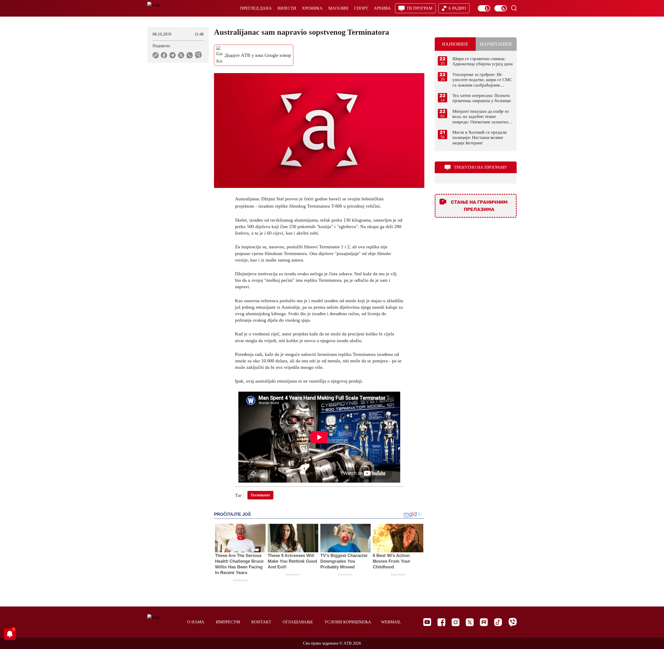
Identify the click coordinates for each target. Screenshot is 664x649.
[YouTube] (427, 622)
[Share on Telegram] (172, 55)
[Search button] (514, 8)
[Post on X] (181, 55)
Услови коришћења (347, 622)
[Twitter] (470, 622)
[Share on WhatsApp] (189, 55)
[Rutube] (484, 622)
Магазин (338, 8)
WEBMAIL (391, 622)
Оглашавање (298, 622)
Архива (382, 8)
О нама (195, 622)
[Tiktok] (498, 622)
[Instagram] (456, 622)
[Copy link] (156, 55)
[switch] (484, 8)
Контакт (261, 622)
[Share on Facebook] (164, 55)
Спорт (361, 8)
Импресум (228, 622)
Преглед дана (256, 8)
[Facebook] (441, 622)
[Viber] (512, 622)
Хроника (312, 8)
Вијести (287, 8)
